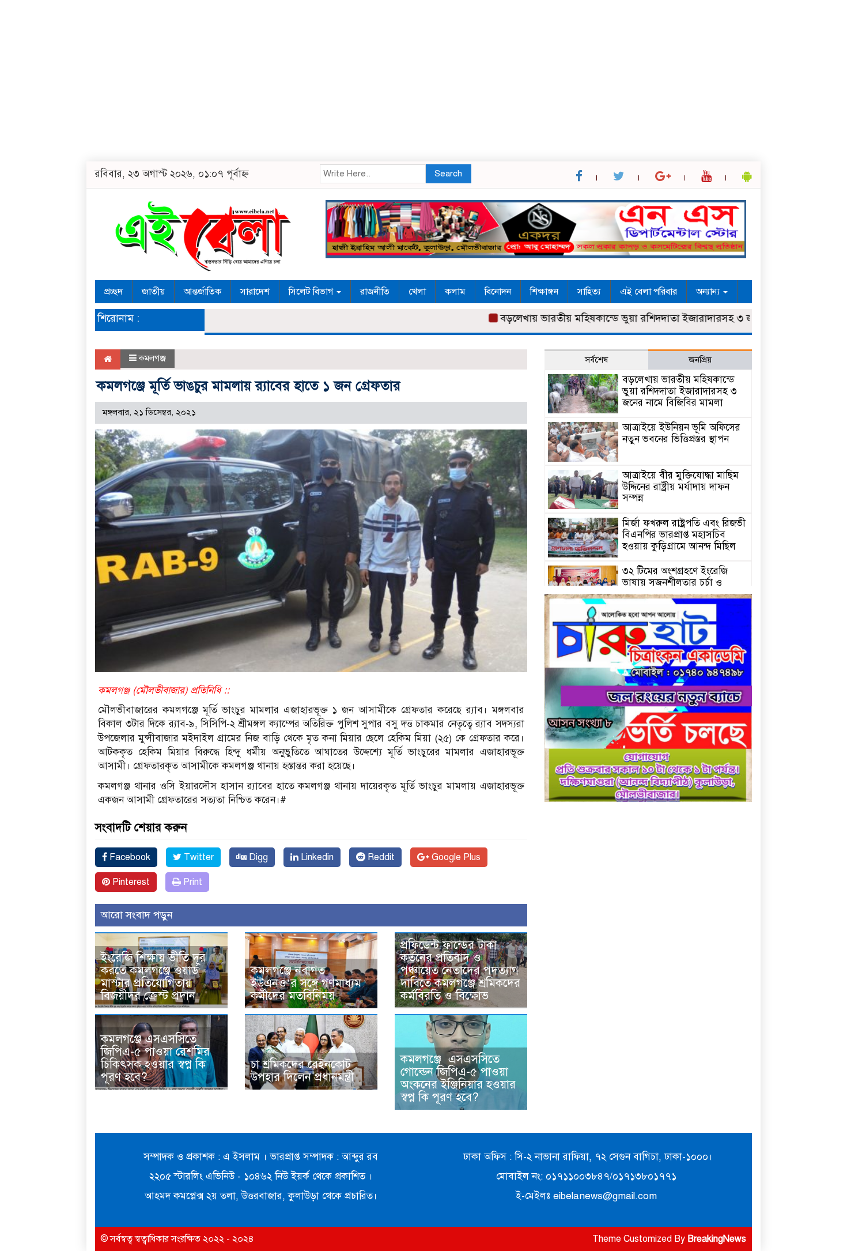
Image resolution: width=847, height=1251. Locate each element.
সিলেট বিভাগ (312, 291)
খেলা (417, 291)
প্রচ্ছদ (113, 291)
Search (448, 173)
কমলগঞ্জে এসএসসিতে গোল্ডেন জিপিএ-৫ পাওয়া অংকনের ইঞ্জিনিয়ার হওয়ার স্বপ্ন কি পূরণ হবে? (458, 1078)
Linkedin (316, 857)
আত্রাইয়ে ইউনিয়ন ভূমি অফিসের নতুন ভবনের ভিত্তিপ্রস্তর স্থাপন (681, 433)
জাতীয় (153, 291)
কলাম (455, 291)
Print (191, 882)
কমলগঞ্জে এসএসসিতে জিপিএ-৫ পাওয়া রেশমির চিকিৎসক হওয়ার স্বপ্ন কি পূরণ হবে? (155, 1058)
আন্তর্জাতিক (202, 291)
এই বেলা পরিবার (648, 291)
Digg (257, 857)
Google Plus (455, 857)
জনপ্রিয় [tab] (700, 360)
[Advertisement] (345, 80)
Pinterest (130, 882)
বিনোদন (498, 291)
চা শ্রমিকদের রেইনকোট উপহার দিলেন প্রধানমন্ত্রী (302, 1070)
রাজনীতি (375, 291)
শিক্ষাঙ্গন (544, 291)
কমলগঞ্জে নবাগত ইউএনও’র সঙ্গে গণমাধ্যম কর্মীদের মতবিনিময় (306, 983)
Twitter (197, 857)
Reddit (380, 857)
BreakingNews (716, 1239)
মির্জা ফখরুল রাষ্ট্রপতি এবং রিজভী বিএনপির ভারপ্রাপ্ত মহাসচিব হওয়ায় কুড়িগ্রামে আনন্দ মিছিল (684, 534)
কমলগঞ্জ (152, 358)
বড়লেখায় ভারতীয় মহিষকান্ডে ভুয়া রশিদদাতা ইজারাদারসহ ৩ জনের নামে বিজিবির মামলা (652, 318)
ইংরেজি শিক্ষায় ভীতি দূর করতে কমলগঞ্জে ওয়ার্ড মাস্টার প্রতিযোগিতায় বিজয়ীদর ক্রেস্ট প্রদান (153, 977)
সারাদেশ (255, 291)
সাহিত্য (589, 291)
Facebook (128, 857)
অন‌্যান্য (709, 291)
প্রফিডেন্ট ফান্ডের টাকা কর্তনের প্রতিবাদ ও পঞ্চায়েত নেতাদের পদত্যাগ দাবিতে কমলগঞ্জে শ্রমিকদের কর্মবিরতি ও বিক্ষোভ (460, 970)
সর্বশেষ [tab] (596, 360)
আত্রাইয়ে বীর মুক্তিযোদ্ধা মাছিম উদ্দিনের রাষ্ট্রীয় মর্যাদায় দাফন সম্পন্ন (680, 486)
